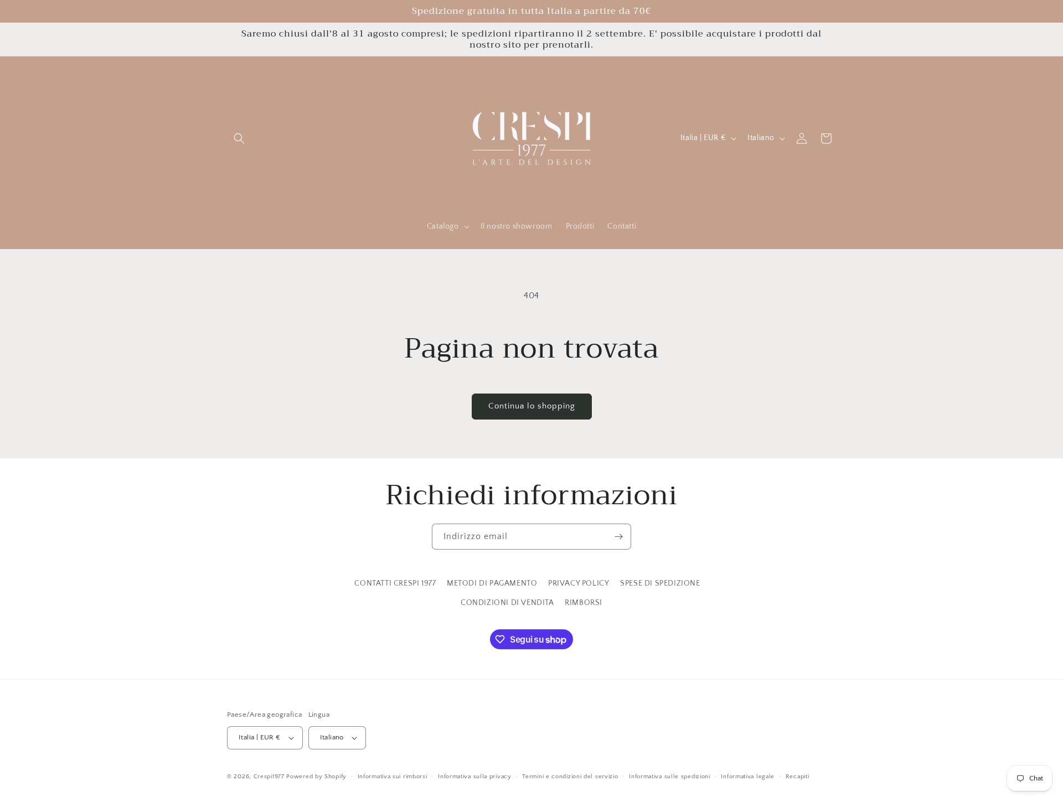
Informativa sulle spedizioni (669, 776)
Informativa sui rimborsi (392, 776)
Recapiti (797, 776)
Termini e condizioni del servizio (570, 776)
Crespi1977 (269, 776)
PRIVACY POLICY (578, 583)
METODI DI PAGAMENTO (492, 583)
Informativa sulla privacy (475, 776)
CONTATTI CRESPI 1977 (395, 583)
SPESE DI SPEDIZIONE (660, 583)
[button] (239, 138)
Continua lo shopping (531, 406)
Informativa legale (748, 776)
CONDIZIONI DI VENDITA (507, 602)
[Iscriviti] (618, 537)
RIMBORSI (583, 602)
